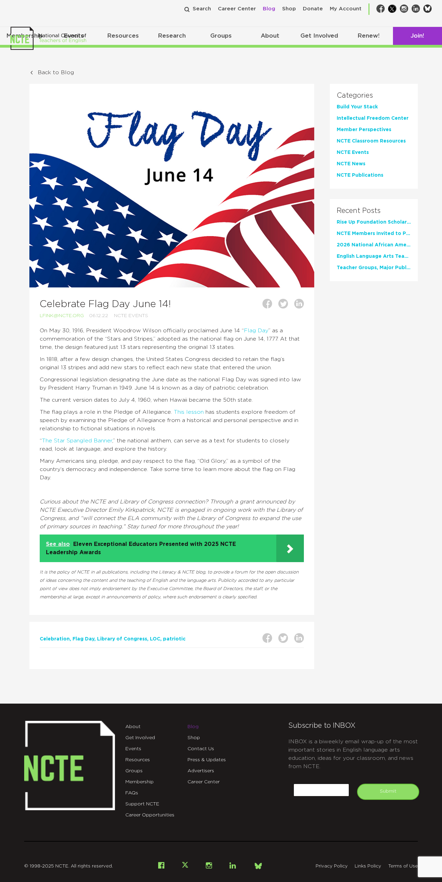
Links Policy (368, 866)
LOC (155, 639)
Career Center (237, 8)
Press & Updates (207, 759)
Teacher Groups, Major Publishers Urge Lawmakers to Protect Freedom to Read (374, 267)
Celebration (55, 639)
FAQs (131, 793)
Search (202, 8)
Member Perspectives (364, 129)
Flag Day (256, 330)
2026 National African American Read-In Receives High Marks (374, 245)
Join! (417, 36)
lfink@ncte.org (62, 315)
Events (133, 748)
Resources (123, 36)
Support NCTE (142, 804)
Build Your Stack (357, 107)
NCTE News (351, 163)
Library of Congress (122, 639)
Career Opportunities (149, 815)
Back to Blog (56, 72)
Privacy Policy (332, 866)
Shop (289, 8)
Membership (139, 782)
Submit (388, 791)
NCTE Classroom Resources (371, 141)
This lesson (189, 412)
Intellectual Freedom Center (373, 118)
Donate (313, 8)
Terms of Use (403, 866)
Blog (269, 8)
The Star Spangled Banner (77, 440)
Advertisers (201, 770)
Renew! (368, 36)
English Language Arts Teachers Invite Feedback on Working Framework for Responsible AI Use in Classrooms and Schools (374, 256)
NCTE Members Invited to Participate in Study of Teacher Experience (374, 233)
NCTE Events (131, 315)
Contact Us (201, 748)
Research (172, 36)
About (270, 36)
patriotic (174, 639)
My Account (346, 8)
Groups (221, 36)
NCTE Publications (360, 175)
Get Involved (319, 36)
